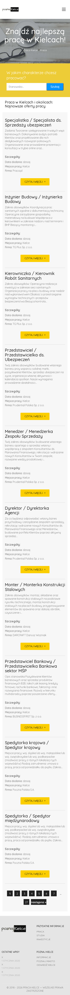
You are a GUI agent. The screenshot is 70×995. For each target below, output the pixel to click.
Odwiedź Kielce (46, 964)
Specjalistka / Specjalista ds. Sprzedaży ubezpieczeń (33, 122)
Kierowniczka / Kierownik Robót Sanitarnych (30, 276)
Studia (41, 935)
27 (26, 902)
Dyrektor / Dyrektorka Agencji (27, 510)
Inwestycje (43, 939)
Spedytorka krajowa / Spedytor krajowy (27, 745)
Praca (40, 931)
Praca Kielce (30, 50)
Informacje (44, 957)
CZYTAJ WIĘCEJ (34, 181)
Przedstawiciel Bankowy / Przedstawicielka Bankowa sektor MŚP (31, 666)
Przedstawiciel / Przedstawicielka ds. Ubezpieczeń (24, 355)
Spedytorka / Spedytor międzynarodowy (28, 818)
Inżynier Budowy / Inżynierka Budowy (33, 199)
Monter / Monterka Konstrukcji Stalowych (35, 587)
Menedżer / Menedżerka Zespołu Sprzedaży (29, 434)
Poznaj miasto (46, 961)
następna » (38, 902)
